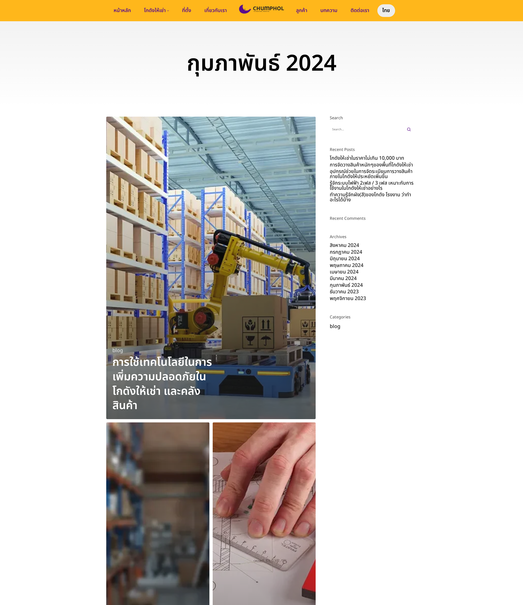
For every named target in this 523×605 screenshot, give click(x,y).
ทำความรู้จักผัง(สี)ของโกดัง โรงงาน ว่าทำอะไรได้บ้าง (370, 197)
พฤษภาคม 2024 (346, 265)
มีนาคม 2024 (343, 278)
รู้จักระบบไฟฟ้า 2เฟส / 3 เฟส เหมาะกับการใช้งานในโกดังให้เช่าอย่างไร (371, 186)
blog (117, 350)
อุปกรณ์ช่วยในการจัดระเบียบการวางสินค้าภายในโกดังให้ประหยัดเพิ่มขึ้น (371, 174)
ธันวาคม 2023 (344, 291)
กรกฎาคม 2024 (346, 252)
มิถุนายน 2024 (345, 258)
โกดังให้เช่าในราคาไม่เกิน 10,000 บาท (367, 158)
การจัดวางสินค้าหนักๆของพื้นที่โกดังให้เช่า (371, 165)
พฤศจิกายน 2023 (348, 298)
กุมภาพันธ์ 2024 (346, 285)
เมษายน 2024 (344, 272)
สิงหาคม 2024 (344, 245)
